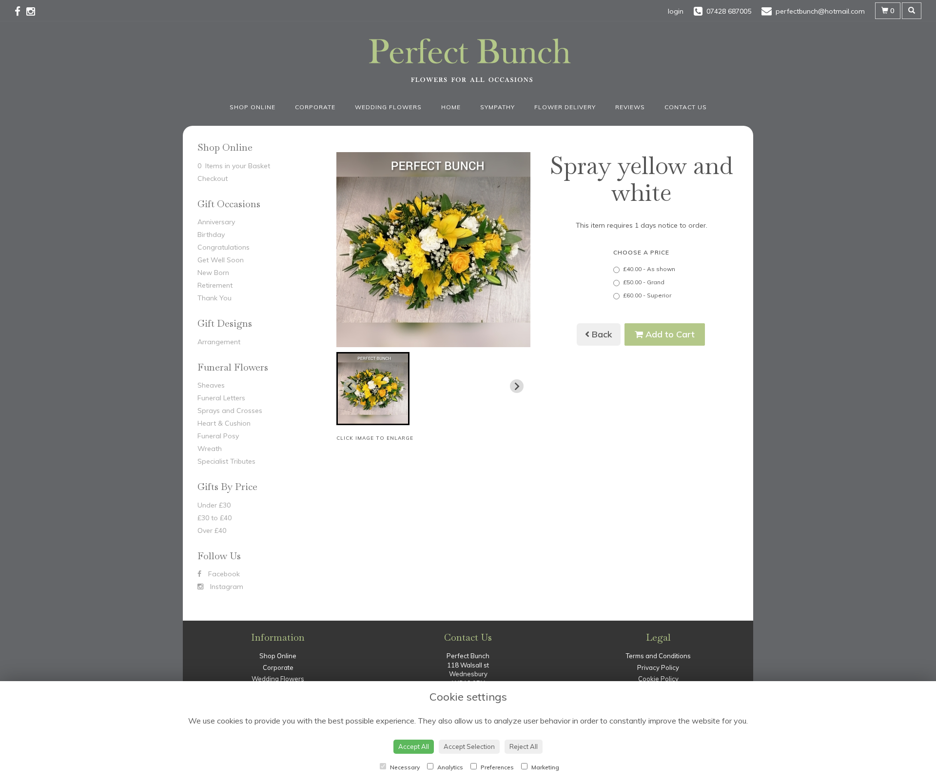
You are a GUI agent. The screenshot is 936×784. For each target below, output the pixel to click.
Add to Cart (669, 334)
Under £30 (214, 505)
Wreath (209, 448)
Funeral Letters (221, 397)
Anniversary (216, 221)
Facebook (223, 573)
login (675, 11)
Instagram (225, 586)
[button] (373, 388)
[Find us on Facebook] (20, 11)
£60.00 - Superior (647, 295)
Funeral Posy (218, 435)
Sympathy (497, 107)
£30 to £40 (214, 517)
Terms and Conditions (658, 656)
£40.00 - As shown (649, 269)
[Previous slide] (350, 386)
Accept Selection (469, 746)
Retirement (215, 285)
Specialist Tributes (226, 461)
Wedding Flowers (388, 107)
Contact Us (685, 107)
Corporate (315, 107)
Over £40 (211, 530)
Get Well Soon (220, 259)
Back (600, 334)
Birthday (211, 234)
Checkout (212, 178)
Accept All (413, 746)
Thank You (214, 298)
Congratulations (223, 247)
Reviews (630, 107)
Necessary (404, 767)
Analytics (449, 767)
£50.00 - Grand (643, 282)
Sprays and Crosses (229, 410)
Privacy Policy (658, 667)
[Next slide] (517, 386)
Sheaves (211, 385)
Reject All (523, 746)
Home (451, 107)
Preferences (496, 767)
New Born (213, 272)
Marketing (544, 767)
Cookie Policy (658, 679)
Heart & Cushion (224, 423)
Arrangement (218, 341)
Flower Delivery (565, 107)
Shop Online (252, 107)
